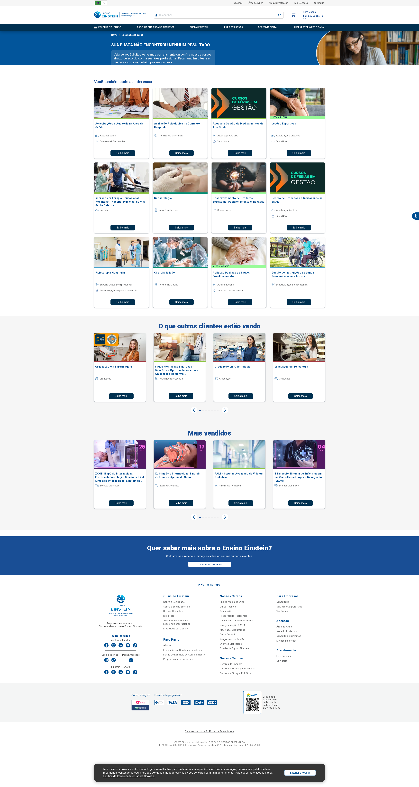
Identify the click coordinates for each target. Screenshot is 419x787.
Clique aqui (269, 696)
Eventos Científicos (231, 644)
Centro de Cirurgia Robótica (235, 673)
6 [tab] (215, 410)
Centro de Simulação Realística (237, 668)
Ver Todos (282, 611)
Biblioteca (169, 616)
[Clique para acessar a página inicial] (120, 18)
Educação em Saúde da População (183, 650)
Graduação (226, 611)
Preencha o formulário (209, 564)
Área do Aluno (255, 3)
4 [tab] (209, 410)
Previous (194, 410)
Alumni (167, 645)
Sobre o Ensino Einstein (176, 606)
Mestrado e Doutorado (232, 630)
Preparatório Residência (233, 616)
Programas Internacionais (178, 659)
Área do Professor (278, 3)
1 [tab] (200, 410)
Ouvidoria (319, 3)
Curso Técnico (228, 606)
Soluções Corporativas (289, 606)
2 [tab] (203, 410)
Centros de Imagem (231, 664)
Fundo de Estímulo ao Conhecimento (184, 654)
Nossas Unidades (173, 611)
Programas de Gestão (232, 639)
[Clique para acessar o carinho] (293, 15)
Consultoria (283, 602)
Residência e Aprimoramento (236, 620)
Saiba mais (123, 153)
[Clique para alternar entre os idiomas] (100, 2)
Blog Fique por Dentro (175, 628)
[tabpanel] (120, 367)
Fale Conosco (301, 3)
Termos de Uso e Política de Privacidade (209, 731)
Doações (238, 3)
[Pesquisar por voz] (156, 15)
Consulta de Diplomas (288, 636)
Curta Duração (228, 634)
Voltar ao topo (210, 584)
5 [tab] (212, 410)
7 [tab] (218, 410)
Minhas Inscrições (286, 640)
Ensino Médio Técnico (232, 602)
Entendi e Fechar (300, 772)
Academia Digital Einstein (234, 648)
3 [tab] (206, 410)
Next (225, 410)
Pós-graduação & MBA (232, 625)
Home (114, 35)
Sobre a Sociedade (174, 602)
